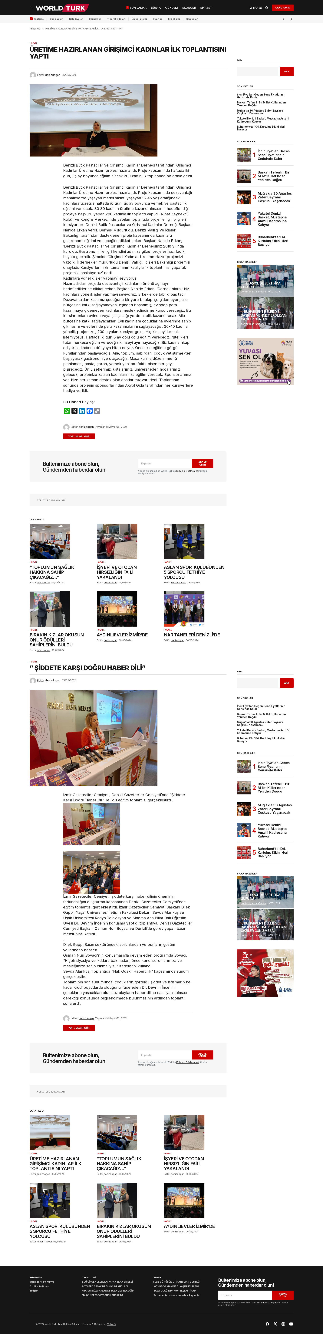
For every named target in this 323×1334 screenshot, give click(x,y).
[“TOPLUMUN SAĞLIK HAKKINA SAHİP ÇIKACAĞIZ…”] (61, 541)
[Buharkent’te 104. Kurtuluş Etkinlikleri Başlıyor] (244, 241)
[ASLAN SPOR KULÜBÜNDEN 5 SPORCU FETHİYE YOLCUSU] (195, 541)
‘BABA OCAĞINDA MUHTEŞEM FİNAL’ (174, 1290)
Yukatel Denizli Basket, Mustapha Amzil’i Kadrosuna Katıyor (263, 120)
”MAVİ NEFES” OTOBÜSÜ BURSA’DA (102, 1295)
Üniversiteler (139, 19)
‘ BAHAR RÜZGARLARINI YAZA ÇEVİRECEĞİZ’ (108, 1290)
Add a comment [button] (81, 436)
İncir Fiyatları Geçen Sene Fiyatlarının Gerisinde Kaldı (261, 96)
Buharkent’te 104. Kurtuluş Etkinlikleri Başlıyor (261, 128)
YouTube (38, 19)
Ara (239, 60)
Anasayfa (35, 28)
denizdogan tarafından (253, 291)
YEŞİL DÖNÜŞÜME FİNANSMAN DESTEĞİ (176, 1281)
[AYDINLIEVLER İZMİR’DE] (128, 609)
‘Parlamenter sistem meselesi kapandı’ (176, 1295)
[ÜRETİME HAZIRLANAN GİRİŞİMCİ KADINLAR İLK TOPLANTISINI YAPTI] (61, 1132)
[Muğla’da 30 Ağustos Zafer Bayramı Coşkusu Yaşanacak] (244, 197)
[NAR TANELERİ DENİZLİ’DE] (195, 609)
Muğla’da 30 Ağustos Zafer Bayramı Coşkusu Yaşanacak (260, 112)
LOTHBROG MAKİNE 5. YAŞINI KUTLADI (105, 1286)
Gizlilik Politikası (39, 1286)
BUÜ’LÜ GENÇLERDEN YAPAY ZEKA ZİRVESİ (107, 1281)
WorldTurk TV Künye (42, 1281)
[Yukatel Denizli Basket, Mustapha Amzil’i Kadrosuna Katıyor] (244, 218)
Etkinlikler (174, 19)
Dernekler (95, 19)
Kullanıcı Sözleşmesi (187, 471)
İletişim (34, 1290)
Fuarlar (157, 19)
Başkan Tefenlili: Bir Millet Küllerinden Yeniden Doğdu (261, 104)
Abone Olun (202, 463)
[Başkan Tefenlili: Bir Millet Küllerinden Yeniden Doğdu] (244, 176)
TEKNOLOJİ (89, 1277)
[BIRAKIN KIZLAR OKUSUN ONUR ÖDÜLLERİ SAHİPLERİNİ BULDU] (61, 609)
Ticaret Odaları (116, 19)
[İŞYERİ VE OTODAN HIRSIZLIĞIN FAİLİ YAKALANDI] (128, 541)
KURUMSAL (36, 1277)
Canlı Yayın (56, 19)
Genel (34, 43)
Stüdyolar (192, 19)
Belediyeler (76, 19)
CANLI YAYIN (282, 7)
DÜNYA (157, 1277)
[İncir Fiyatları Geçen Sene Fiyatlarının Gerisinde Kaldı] (244, 155)
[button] (32, 7)
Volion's (111, 1324)
